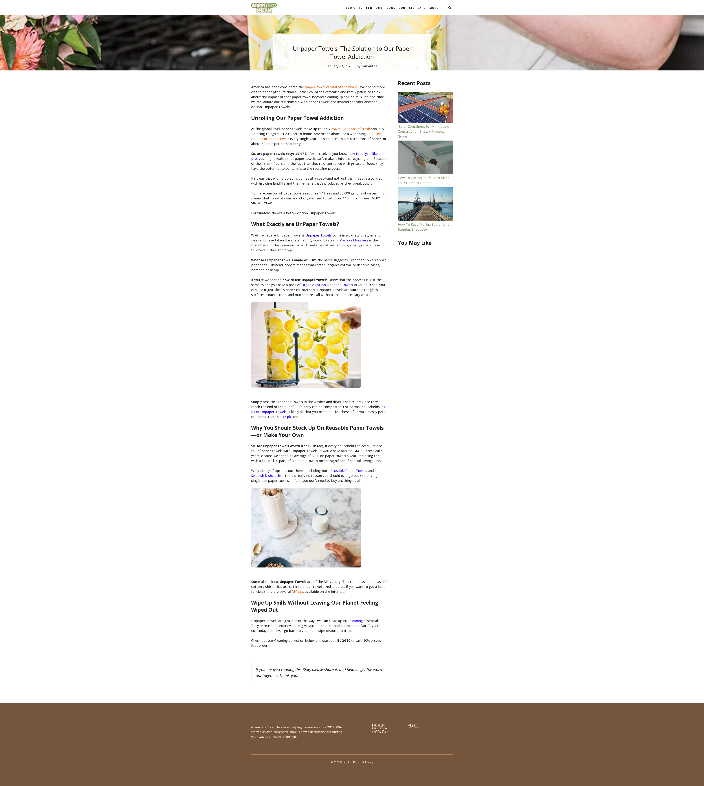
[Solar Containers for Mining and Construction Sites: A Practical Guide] (425, 108)
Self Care (417, 8)
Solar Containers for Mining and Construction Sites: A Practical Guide (423, 131)
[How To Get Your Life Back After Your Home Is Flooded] (425, 158)
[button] (450, 8)
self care (378, 730)
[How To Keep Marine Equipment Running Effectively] (425, 204)
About (412, 724)
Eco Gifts (354, 8)
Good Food (396, 8)
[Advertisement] (425, 309)
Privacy (369, 762)
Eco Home (374, 8)
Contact (414, 726)
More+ (435, 8)
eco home (378, 726)
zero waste (380, 732)
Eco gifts (378, 724)
